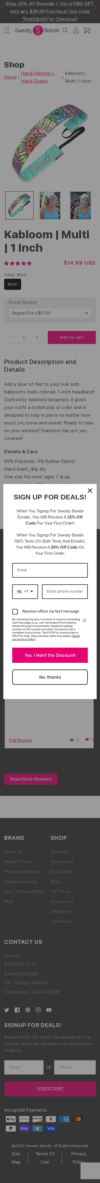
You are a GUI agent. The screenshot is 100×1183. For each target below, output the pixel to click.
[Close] (90, 490)
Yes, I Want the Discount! (50, 655)
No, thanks (50, 677)
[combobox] (25, 591)
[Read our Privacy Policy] (84, 620)
